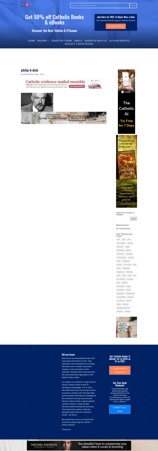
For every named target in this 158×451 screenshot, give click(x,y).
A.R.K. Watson (28, 74)
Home (31, 41)
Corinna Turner (121, 257)
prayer (129, 286)
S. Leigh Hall (120, 301)
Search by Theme (61, 41)
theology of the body (123, 308)
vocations (127, 311)
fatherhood (126, 268)
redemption (120, 293)
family (119, 268)
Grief (124, 275)
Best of (128, 250)
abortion (130, 243)
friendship (129, 272)
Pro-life (128, 290)
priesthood (120, 290)
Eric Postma (127, 265)
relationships (130, 293)
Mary (118, 283)
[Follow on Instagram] (27, 4)
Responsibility (121, 297)
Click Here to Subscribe (120, 370)
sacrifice (128, 301)
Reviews (42, 41)
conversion (129, 254)
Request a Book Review (79, 44)
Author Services (119, 41)
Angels (127, 247)
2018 (123, 239)
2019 (128, 239)
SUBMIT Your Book (120, 409)
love (134, 275)
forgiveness (120, 272)
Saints (118, 304)
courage (130, 257)
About (78, 41)
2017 (118, 239)
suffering (125, 304)
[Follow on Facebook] (22, 4)
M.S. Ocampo (121, 279)
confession (120, 254)
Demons (119, 265)
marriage (130, 279)
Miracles (124, 283)
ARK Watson (120, 250)
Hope (129, 275)
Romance (130, 297)
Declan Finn (126, 261)
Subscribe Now (115, 26)
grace (118, 275)
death (118, 261)
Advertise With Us (96, 41)
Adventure (120, 247)
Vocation (119, 311)
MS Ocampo (120, 286)
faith (134, 265)
